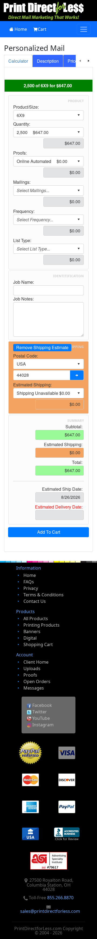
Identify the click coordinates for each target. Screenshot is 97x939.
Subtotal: (73, 427)
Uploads (31, 668)
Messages (33, 688)
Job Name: (23, 282)
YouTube (40, 718)
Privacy (30, 588)
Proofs (30, 675)
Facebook (41, 705)
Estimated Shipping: (32, 385)
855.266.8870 (60, 898)
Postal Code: (25, 356)
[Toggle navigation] (84, 29)
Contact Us (34, 601)
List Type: (22, 240)
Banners (31, 631)
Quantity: (21, 124)
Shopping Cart (38, 644)
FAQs (28, 582)
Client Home (35, 662)
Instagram (42, 725)
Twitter (39, 712)
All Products (35, 618)
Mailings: (21, 182)
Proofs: (20, 153)
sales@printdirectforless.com (50, 911)
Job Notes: (23, 299)
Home (21, 29)
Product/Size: (26, 107)
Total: (77, 462)
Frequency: (23, 211)
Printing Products (41, 625)
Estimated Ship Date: (62, 489)
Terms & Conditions (43, 595)
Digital (30, 638)
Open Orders (36, 681)
